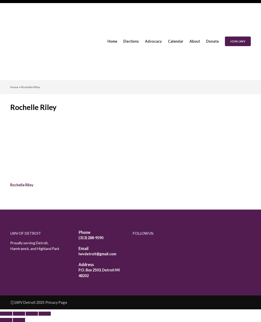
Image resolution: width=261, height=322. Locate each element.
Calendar (175, 41)
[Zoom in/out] (6, 314)
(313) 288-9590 (91, 237)
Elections (131, 41)
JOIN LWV (238, 41)
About (194, 41)
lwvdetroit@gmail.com (97, 254)
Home (112, 41)
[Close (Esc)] (45, 314)
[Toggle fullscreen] (19, 314)
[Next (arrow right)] (19, 320)
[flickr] (154, 244)
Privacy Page (56, 302)
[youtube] (163, 245)
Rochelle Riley (21, 185)
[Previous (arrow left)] (6, 320)
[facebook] (137, 244)
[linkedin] (145, 244)
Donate (212, 41)
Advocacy (153, 41)
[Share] (32, 314)
